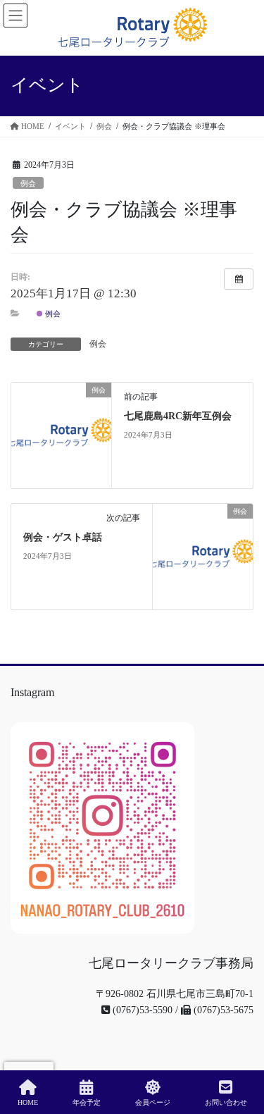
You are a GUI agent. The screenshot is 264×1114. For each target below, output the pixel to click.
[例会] (61, 435)
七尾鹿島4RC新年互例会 (178, 416)
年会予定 (87, 1102)
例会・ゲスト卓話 (62, 537)
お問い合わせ (226, 1102)
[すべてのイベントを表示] (238, 279)
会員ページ (152, 1102)
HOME (28, 1102)
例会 (28, 183)
